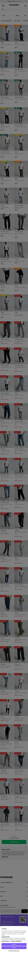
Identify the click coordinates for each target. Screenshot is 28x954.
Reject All (14, 947)
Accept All (14, 944)
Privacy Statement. (16, 941)
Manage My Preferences (14, 950)
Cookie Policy (5, 941)
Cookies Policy (5, 936)
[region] (14, 940)
